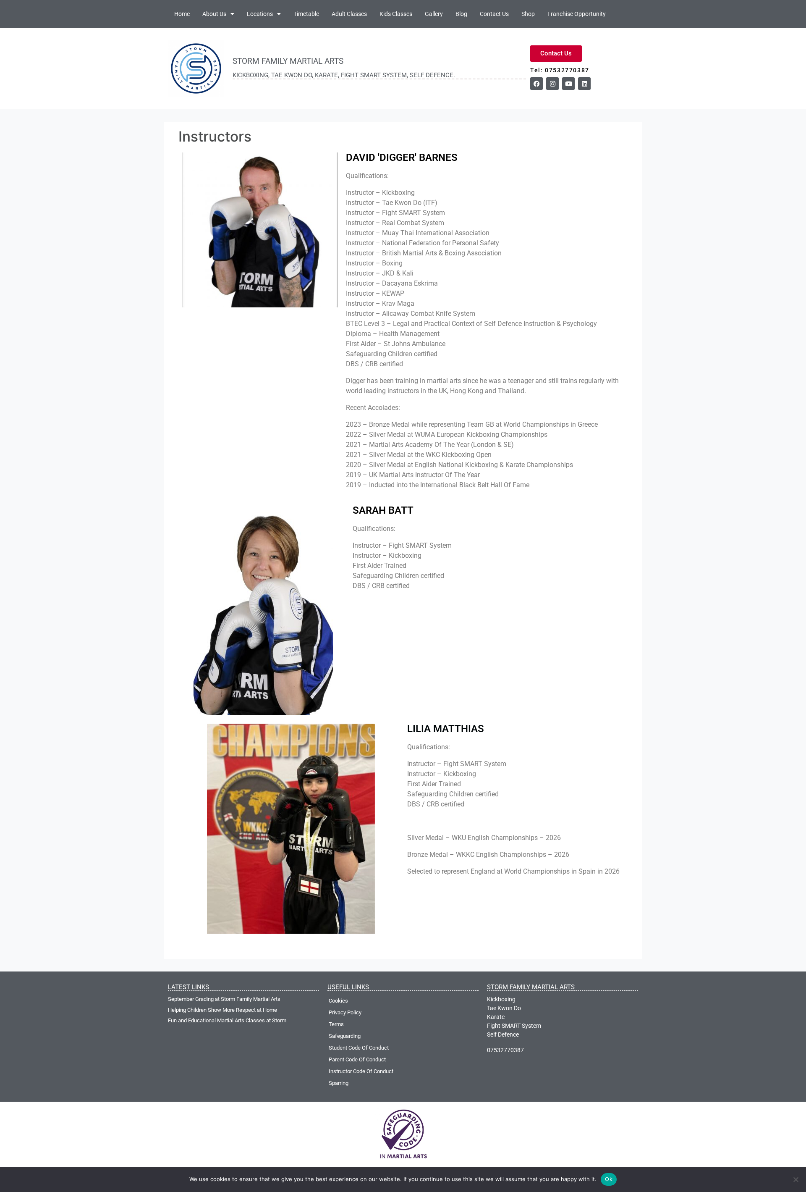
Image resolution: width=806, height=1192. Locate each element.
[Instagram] (552, 83)
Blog (461, 14)
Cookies (338, 1001)
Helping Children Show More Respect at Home (222, 1010)
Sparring (338, 1083)
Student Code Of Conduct (359, 1048)
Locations (260, 14)
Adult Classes (349, 14)
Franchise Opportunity (576, 14)
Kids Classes (395, 14)
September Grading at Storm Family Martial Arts (224, 999)
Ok (608, 1179)
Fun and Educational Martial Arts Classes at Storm (227, 1020)
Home (182, 14)
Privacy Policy (345, 1012)
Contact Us (494, 14)
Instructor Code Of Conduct (361, 1071)
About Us (214, 14)
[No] (795, 1179)
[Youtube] (568, 83)
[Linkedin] (584, 83)
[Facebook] (536, 83)
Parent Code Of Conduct (357, 1059)
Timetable (306, 14)
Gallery (434, 14)
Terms (336, 1024)
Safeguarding (345, 1036)
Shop (528, 14)
